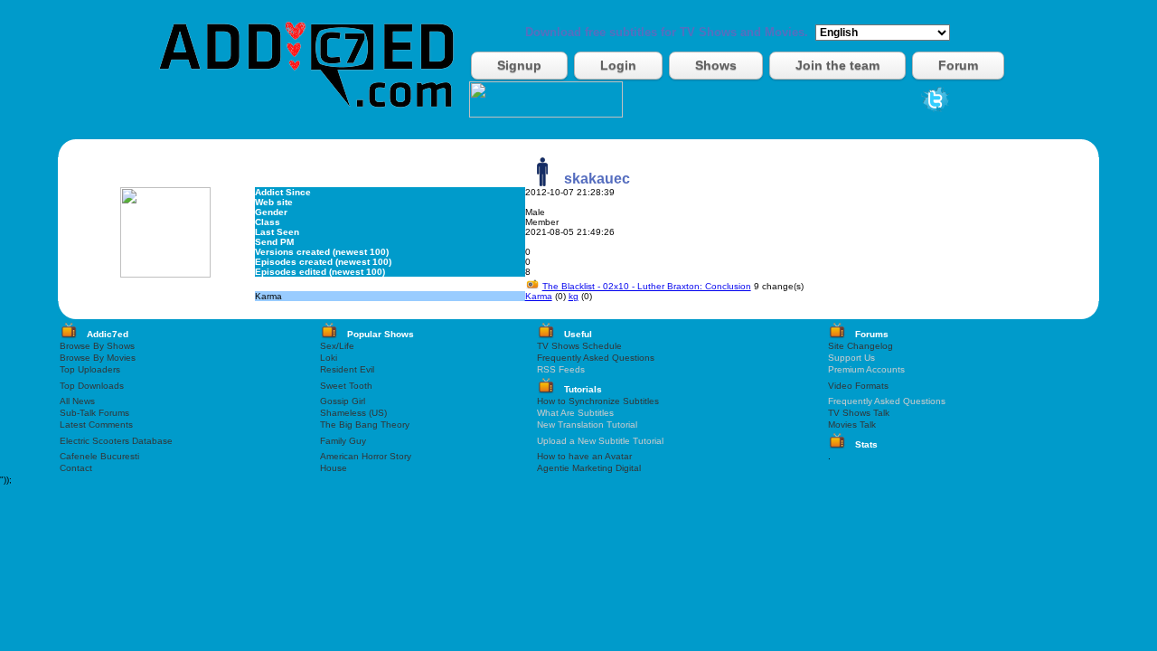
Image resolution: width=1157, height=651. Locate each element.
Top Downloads (92, 386)
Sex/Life (337, 346)
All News (77, 401)
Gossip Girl (342, 401)
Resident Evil (347, 369)
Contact (76, 468)
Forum (958, 65)
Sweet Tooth (346, 386)
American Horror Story (365, 456)
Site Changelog (860, 346)
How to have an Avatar (584, 456)
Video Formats (858, 386)
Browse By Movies (98, 358)
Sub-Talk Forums (94, 413)
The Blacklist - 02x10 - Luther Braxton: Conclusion (646, 286)
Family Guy (343, 441)
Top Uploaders (90, 369)
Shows (716, 65)
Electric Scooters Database (116, 441)
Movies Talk (852, 424)
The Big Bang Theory (364, 424)
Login (618, 65)
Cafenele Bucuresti (99, 456)
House (333, 468)
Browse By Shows (97, 346)
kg (573, 296)
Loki (328, 358)
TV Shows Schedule (579, 346)
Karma (538, 296)
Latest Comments (96, 424)
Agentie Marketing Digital (589, 468)
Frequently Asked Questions (595, 358)
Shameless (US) (353, 413)
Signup (519, 65)
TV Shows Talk (858, 413)
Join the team (837, 65)
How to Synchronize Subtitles (598, 401)
